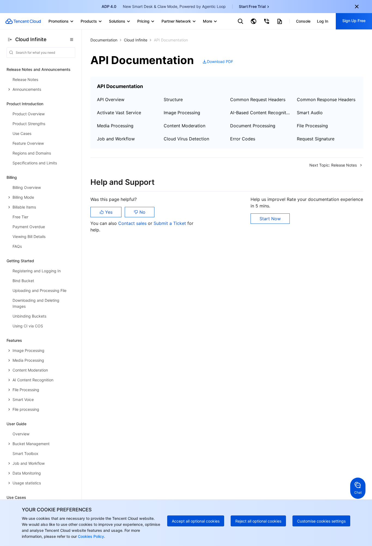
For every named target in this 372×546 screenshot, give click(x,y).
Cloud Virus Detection (186, 138)
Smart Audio (310, 112)
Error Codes (242, 138)
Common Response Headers (326, 99)
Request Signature (315, 138)
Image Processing (182, 112)
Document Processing (252, 125)
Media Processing (115, 125)
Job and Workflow (116, 138)
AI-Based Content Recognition (260, 112)
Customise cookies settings (321, 521)
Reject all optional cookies (258, 521)
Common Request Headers (257, 99)
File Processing (312, 125)
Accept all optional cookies (195, 521)
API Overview (110, 99)
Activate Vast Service (119, 112)
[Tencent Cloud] (23, 21)
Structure (173, 99)
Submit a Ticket (170, 223)
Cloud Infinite (135, 40)
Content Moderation (184, 125)
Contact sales (133, 223)
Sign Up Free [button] (353, 20)
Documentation (103, 40)
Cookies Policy (90, 536)
